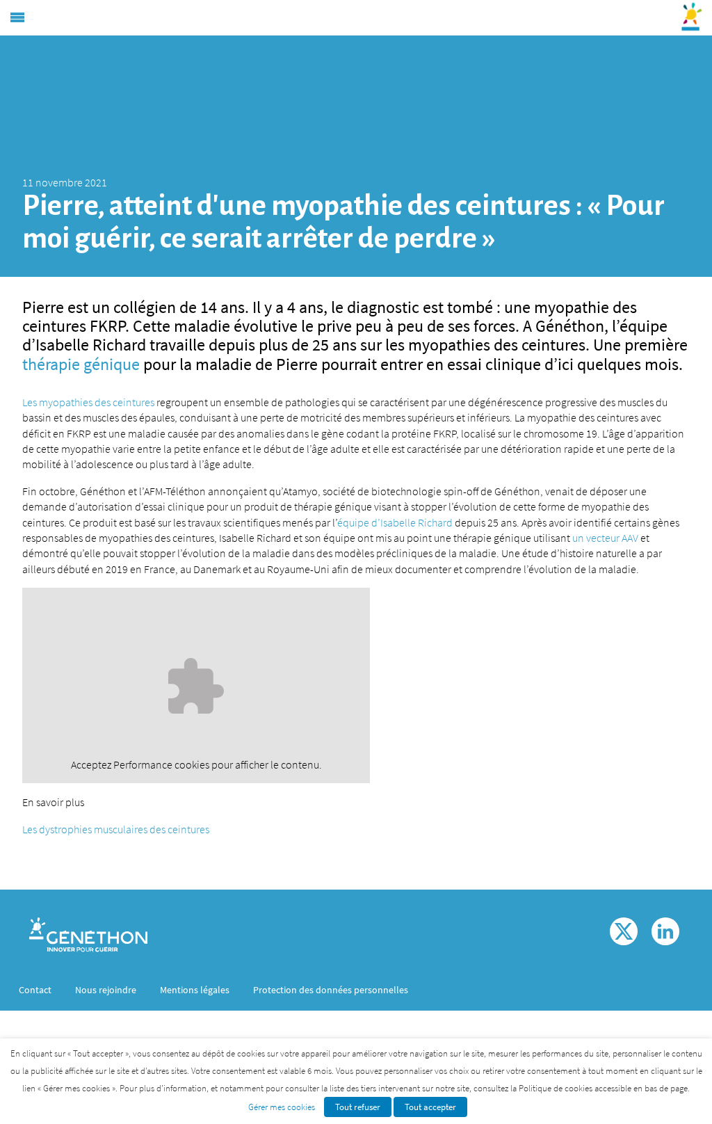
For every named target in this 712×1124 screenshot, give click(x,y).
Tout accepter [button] (430, 1107)
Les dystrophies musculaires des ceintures (115, 829)
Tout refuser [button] (357, 1107)
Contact (35, 989)
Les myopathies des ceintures (88, 402)
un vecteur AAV (605, 538)
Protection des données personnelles (330, 989)
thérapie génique (81, 364)
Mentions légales (194, 989)
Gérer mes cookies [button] (281, 1107)
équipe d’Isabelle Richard (395, 522)
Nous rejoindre (105, 989)
